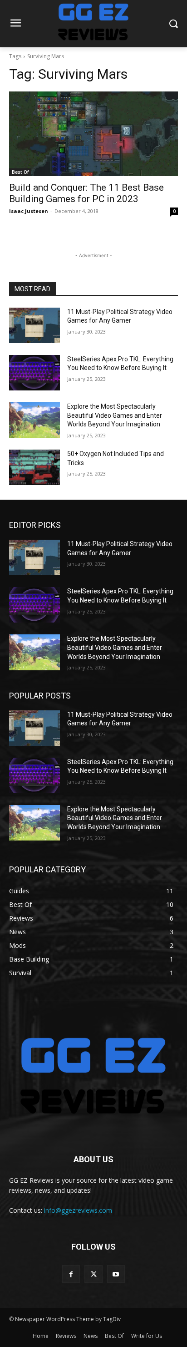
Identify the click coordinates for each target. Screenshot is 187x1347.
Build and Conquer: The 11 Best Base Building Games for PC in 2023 (86, 193)
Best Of (20, 172)
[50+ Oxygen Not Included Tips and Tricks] (34, 467)
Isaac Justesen (28, 211)
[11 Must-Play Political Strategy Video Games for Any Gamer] (34, 325)
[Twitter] (93, 1274)
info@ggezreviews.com (78, 1210)
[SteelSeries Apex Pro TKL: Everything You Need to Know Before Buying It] (34, 372)
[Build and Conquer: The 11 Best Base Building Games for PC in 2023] (93, 133)
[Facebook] (71, 1274)
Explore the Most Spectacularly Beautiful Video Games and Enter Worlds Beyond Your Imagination (114, 415)
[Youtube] (116, 1274)
